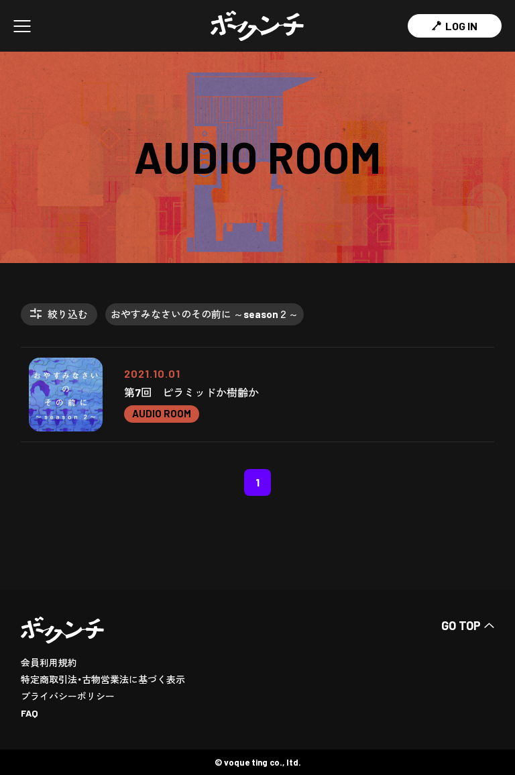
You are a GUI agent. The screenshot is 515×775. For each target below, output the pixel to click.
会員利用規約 (49, 662)
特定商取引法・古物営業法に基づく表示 (103, 679)
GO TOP (461, 625)
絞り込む (68, 314)
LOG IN (461, 25)
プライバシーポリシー (68, 696)
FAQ (29, 713)
